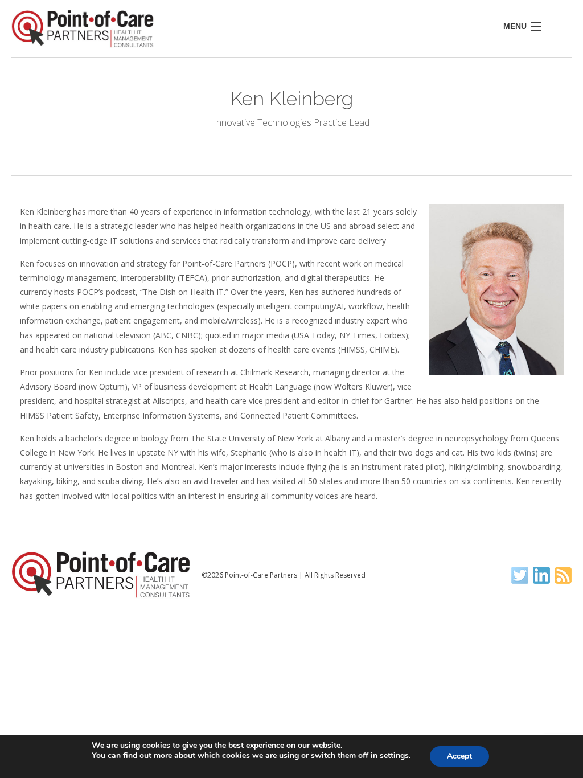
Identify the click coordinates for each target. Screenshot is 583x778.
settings (394, 756)
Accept (459, 756)
